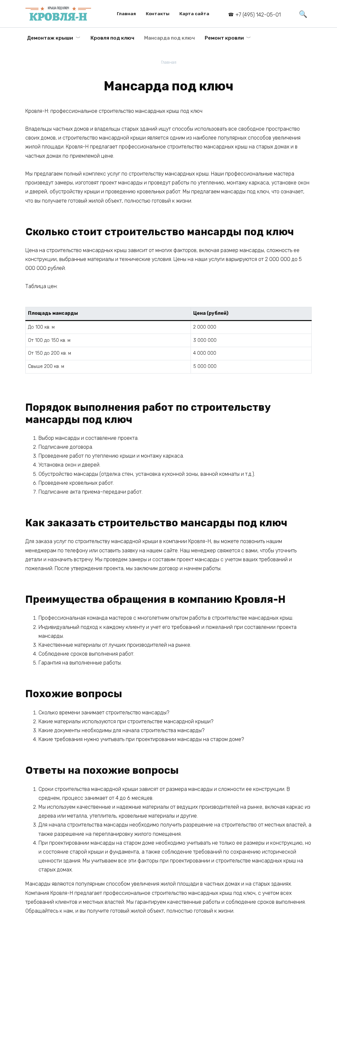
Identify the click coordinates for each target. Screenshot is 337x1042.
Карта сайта (194, 13)
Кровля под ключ (112, 38)
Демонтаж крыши (50, 38)
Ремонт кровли (224, 38)
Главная (126, 13)
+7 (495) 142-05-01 (258, 15)
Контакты (157, 13)
